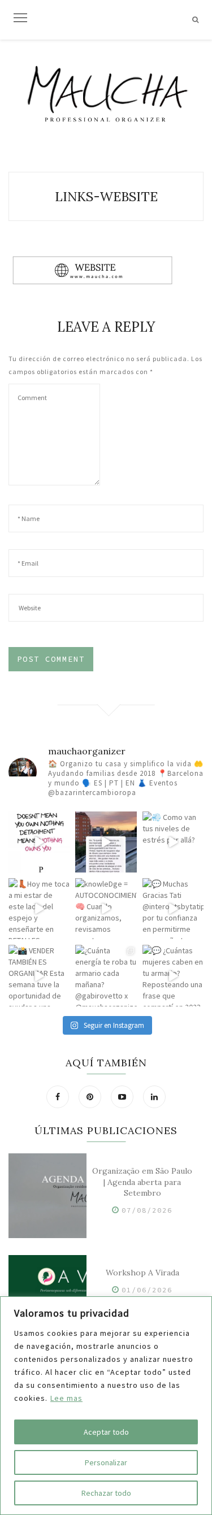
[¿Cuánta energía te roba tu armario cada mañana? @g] (105, 975)
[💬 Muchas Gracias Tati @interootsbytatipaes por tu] (173, 908)
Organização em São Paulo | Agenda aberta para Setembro (142, 1182)
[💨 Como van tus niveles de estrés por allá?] (173, 841)
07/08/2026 (147, 1210)
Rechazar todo (106, 1493)
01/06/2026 (147, 1290)
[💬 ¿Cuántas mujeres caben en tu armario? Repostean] (173, 975)
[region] (106, 1405)
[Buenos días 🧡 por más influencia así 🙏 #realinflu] (105, 841)
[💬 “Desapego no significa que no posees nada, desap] (39, 841)
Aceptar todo (106, 1432)
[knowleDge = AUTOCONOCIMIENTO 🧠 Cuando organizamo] (105, 908)
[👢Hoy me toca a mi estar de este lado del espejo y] (39, 908)
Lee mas (66, 1398)
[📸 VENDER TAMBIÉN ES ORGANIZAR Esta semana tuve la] (39, 975)
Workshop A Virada (142, 1272)
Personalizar (106, 1462)
